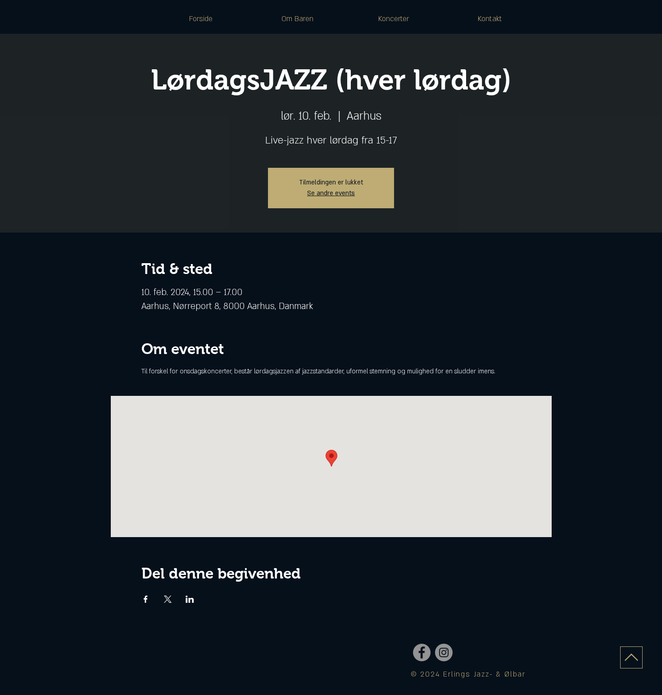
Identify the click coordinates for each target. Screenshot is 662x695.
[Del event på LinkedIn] (190, 599)
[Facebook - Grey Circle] (422, 652)
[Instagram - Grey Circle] (444, 652)
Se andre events (331, 193)
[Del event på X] (167, 599)
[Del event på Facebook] (145, 599)
